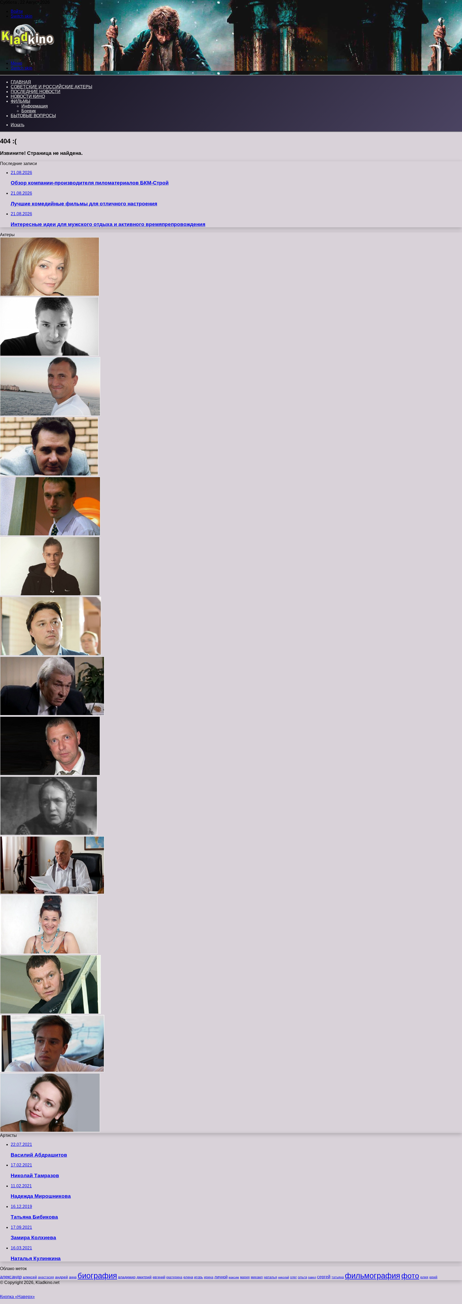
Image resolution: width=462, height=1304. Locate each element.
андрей (61, 1277)
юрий (433, 1277)
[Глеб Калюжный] (50, 594)
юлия (424, 1277)
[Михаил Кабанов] (50, 534)
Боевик (28, 111)
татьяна (338, 1277)
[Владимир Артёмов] (52, 714)
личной (221, 1277)
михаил (257, 1277)
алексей (30, 1277)
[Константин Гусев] (50, 414)
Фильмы (20, 101)
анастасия (46, 1277)
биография (97, 1275)
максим (234, 1277)
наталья (270, 1277)
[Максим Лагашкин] (50, 654)
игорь (198, 1277)
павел (312, 1277)
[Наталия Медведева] (50, 1130)
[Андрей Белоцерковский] (50, 774)
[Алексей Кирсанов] (49, 354)
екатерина (174, 1277)
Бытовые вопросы (33, 115)
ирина (208, 1277)
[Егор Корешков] (52, 1070)
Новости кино (28, 96)
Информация (34, 106)
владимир (127, 1277)
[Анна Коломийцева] (48, 833)
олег (293, 1277)
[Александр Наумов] (50, 1012)
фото (410, 1276)
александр (11, 1276)
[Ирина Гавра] (49, 952)
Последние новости (35, 91)
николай (283, 1277)
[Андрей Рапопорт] (49, 474)
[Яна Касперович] (49, 294)
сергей (323, 1276)
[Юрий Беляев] (52, 892)
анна (72, 1277)
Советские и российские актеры (51, 87)
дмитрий (144, 1277)
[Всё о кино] (27, 54)
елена (188, 1277)
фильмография (372, 1275)
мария (245, 1277)
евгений (159, 1277)
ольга (302, 1277)
